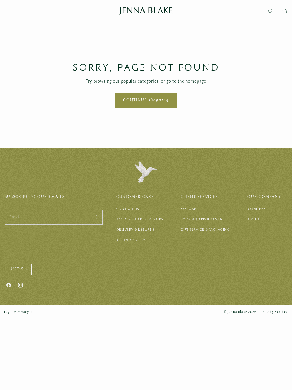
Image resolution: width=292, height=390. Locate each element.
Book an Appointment (203, 219)
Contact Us (127, 209)
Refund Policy (131, 240)
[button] (7, 11)
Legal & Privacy (18, 312)
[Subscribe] (96, 217)
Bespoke (188, 209)
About (253, 219)
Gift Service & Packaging (205, 230)
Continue (146, 100)
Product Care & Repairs (139, 219)
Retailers (256, 209)
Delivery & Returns (135, 230)
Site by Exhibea (275, 312)
